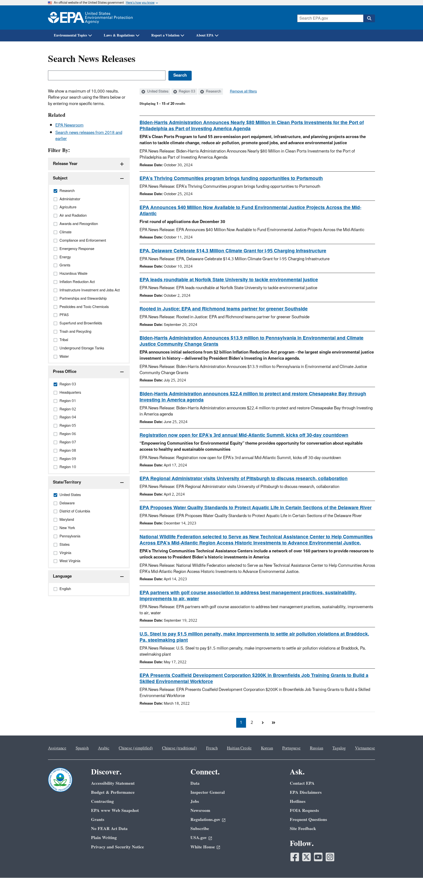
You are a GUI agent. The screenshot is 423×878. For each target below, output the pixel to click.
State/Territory (67, 482)
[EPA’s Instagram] (330, 857)
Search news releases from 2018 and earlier (88, 135)
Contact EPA (302, 783)
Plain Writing (104, 837)
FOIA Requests (304, 810)
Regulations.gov (205, 819)
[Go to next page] (263, 723)
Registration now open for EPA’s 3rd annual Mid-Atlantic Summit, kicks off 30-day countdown (244, 435)
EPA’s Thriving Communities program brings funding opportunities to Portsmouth (231, 178)
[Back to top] (409, 864)
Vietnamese (365, 748)
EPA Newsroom (69, 125)
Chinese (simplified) (136, 748)
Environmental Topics (70, 35)
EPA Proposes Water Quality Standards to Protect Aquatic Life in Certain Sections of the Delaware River (256, 508)
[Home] (90, 17)
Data (195, 783)
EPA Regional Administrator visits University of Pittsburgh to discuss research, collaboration (244, 479)
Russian (316, 748)
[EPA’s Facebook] (295, 857)
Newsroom (200, 810)
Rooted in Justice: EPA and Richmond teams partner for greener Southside (224, 309)
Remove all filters (243, 91)
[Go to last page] (273, 723)
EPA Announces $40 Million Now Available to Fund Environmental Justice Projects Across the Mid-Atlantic (250, 211)
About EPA (205, 35)
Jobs (194, 801)
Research (213, 91)
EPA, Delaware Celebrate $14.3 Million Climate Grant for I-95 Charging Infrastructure (233, 251)
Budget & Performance (113, 792)
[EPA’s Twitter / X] (306, 857)
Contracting (102, 801)
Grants (97, 819)
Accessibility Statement (113, 783)
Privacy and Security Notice (117, 847)
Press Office (64, 371)
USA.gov (198, 837)
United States (157, 91)
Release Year (65, 163)
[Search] (369, 18)
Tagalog (339, 748)
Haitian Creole (239, 748)
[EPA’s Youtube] (318, 857)
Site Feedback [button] (303, 828)
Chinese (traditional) (179, 748)
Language (62, 576)
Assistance (57, 748)
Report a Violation (165, 35)
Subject (60, 178)
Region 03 (186, 91)
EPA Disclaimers (306, 792)
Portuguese (291, 748)
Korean (267, 748)
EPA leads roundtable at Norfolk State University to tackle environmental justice (229, 280)
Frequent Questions (308, 819)
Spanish (82, 748)
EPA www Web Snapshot (115, 810)
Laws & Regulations (119, 35)
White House (202, 847)
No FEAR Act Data (109, 828)
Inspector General (207, 792)
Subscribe (199, 828)
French (212, 748)
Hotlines (298, 801)
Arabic (103, 748)
